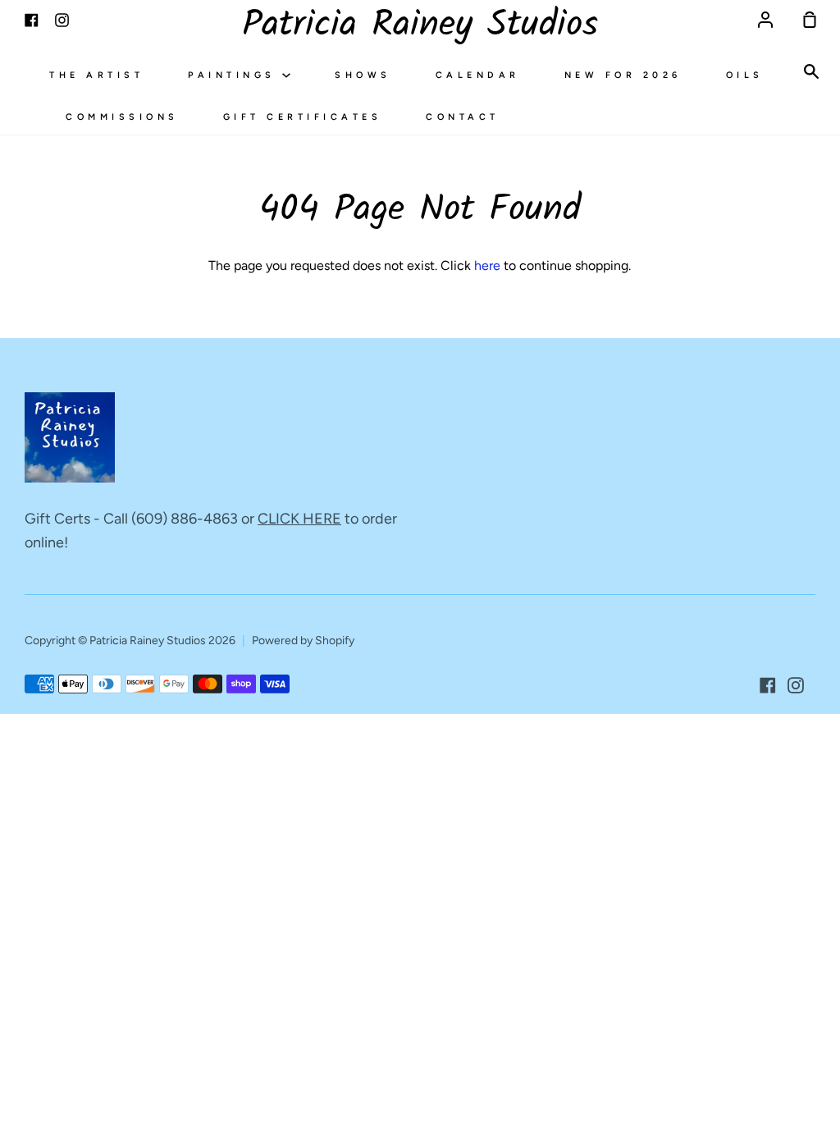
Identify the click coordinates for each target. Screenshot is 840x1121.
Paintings (235, 75)
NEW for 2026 (623, 75)
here (487, 265)
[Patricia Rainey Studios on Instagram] (796, 685)
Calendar (478, 75)
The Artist (96, 75)
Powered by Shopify (303, 640)
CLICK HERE (299, 519)
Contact (463, 117)
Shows (363, 75)
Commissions (122, 117)
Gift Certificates (302, 117)
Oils (745, 75)
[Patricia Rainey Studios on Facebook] (768, 685)
